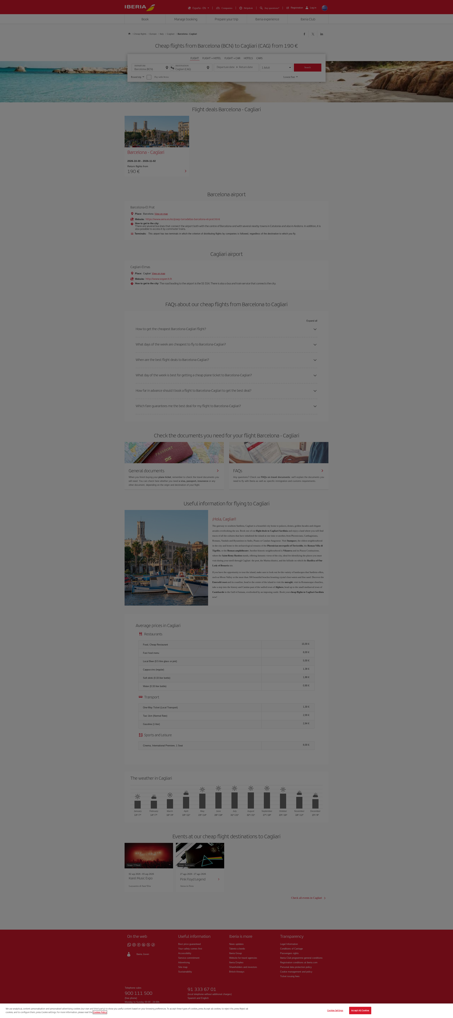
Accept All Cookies (360, 1010)
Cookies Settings (335, 1010)
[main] (226, 1010)
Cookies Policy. (100, 1012)
